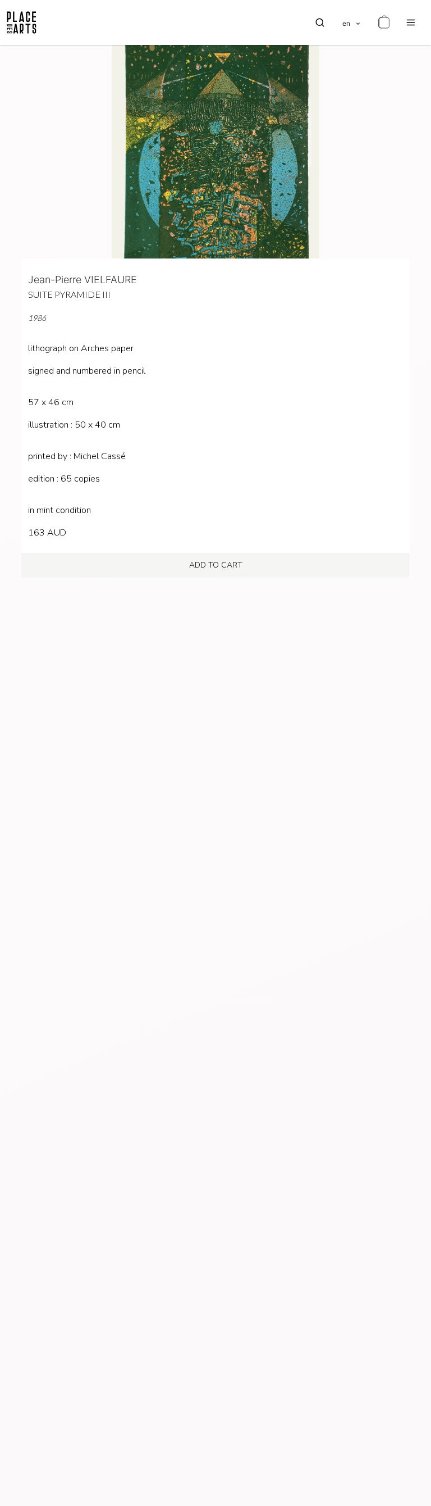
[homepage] (21, 22)
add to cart (215, 565)
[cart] (383, 22)
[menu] (410, 22)
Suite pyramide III (69, 294)
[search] (319, 22)
